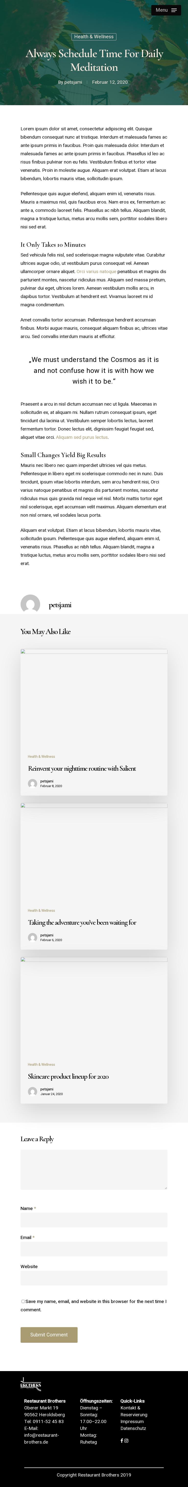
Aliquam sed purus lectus (82, 437)
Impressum (132, 1421)
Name (28, 1208)
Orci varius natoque (96, 271)
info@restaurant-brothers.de (41, 1439)
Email (28, 1237)
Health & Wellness (94, 36)
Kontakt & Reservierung (133, 1411)
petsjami (73, 82)
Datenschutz (133, 1428)
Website (29, 1266)
